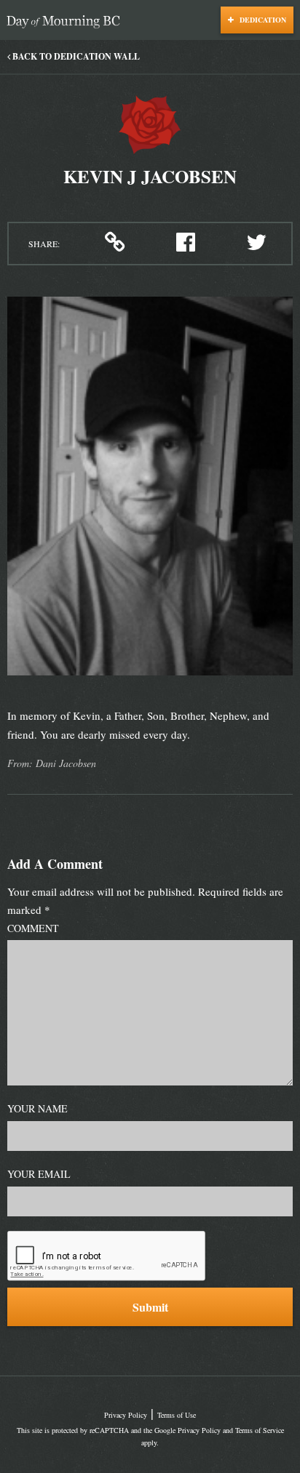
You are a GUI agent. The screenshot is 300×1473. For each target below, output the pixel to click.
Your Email (39, 1174)
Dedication (261, 20)
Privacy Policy (125, 1415)
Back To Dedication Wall (75, 56)
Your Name (37, 1108)
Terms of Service (259, 1430)
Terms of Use (176, 1415)
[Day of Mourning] (67, 22)
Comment (33, 928)
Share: (44, 243)
